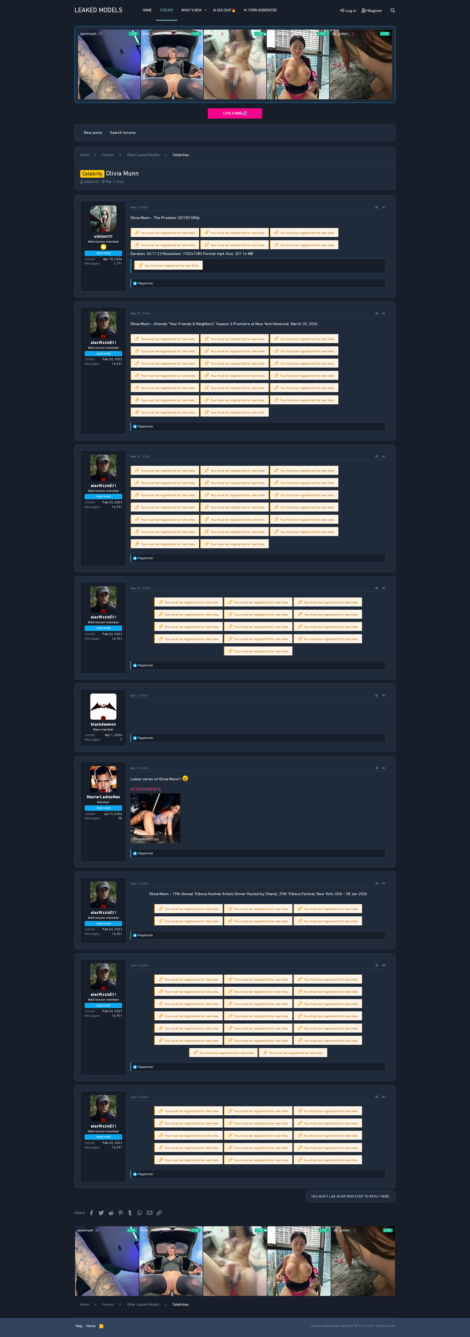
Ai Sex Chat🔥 (224, 10)
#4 (384, 588)
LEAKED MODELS (98, 10)
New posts (93, 132)
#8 (384, 965)
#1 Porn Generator (260, 10)
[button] (205, 10)
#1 (384, 207)
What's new (191, 10)
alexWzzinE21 (103, 342)
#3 (384, 456)
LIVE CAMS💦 (235, 113)
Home (147, 10)
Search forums (123, 132)
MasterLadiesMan (103, 796)
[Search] (392, 10)
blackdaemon (103, 724)
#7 (384, 883)
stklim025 (91, 182)
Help (79, 1326)
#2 (384, 313)
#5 (384, 695)
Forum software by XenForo (353, 1326)
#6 (384, 768)
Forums (166, 10)
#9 (384, 1097)
